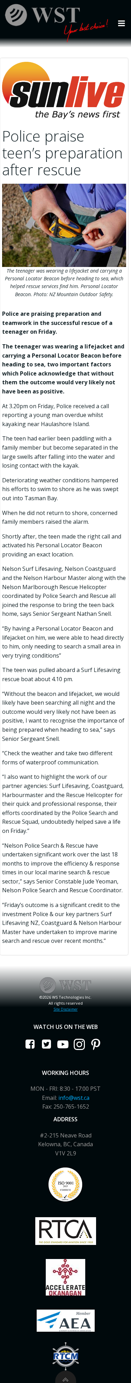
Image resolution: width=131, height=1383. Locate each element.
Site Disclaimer (65, 1009)
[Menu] (122, 24)
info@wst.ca (73, 1098)
